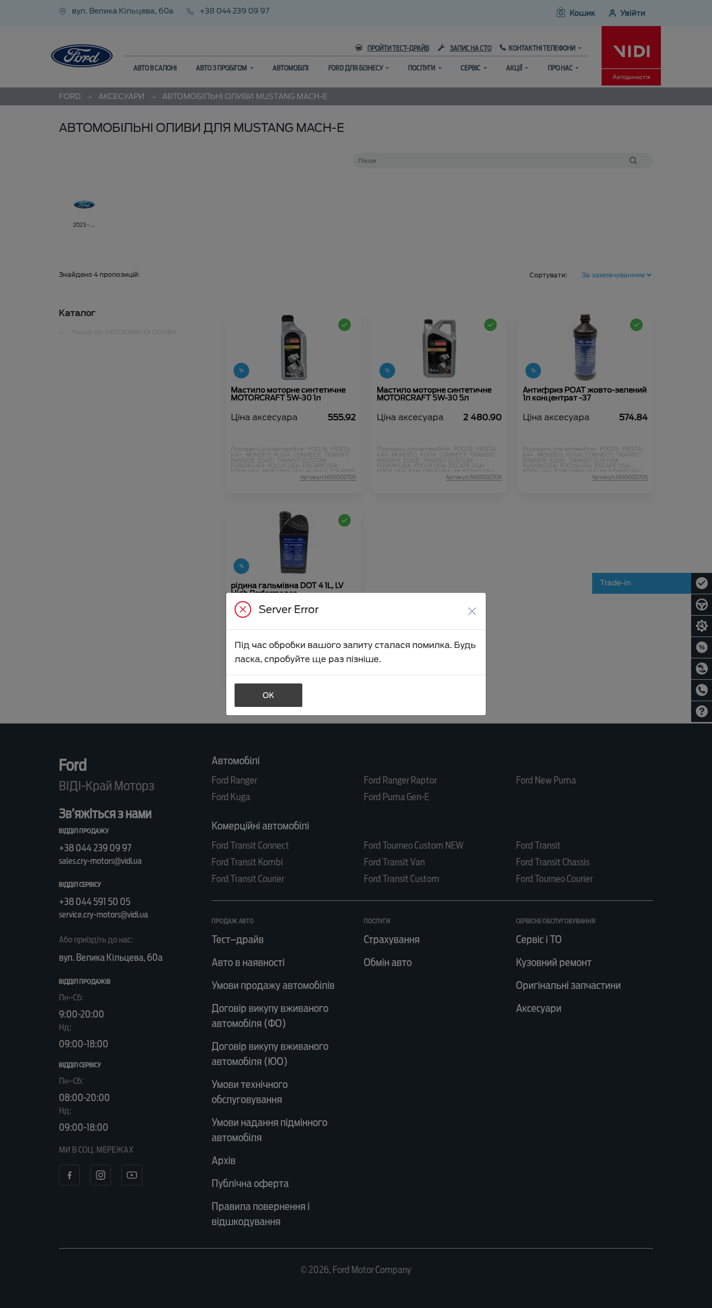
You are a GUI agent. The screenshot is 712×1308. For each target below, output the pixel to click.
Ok (268, 695)
